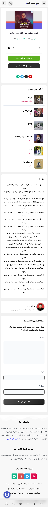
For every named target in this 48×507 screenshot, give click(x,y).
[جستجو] (13, 503)
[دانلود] (34, 503)
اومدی (30, 123)
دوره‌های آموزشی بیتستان (17, 488)
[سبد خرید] (10, 3)
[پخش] (39, 48)
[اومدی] (38, 125)
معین (30, 140)
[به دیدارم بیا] (38, 164)
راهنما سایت (10, 484)
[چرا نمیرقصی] (38, 112)
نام (43, 372)
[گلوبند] (38, 99)
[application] (24, 48)
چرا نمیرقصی (27, 110)
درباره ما (21, 493)
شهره (30, 127)
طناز (30, 149)
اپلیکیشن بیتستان (33, 493)
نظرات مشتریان (34, 488)
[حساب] (6, 503)
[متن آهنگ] (20, 503)
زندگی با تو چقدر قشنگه (23, 136)
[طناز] (38, 151)
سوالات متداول (23, 484)
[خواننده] (27, 503)
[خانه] (41, 503)
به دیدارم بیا (28, 162)
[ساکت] (8, 48)
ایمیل (42, 386)
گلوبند (30, 98)
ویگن (30, 114)
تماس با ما (12, 493)
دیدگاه (42, 337)
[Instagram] (26, 76)
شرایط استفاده (36, 484)
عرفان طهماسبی (26, 101)
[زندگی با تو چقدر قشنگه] (38, 138)
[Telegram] (22, 76)
